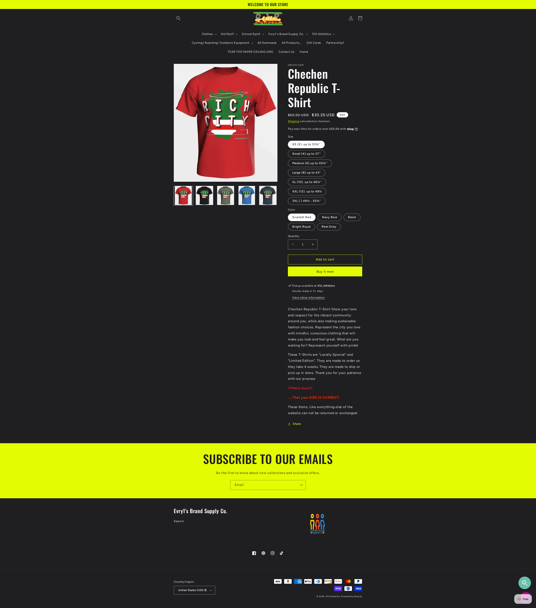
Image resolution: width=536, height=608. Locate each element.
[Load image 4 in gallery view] (246, 195)
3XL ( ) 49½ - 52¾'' (306, 201)
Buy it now (325, 271)
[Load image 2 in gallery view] (204, 195)
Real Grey (329, 226)
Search (179, 521)
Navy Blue (329, 217)
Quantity (293, 236)
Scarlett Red (301, 217)
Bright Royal (301, 226)
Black (352, 217)
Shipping (293, 121)
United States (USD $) (192, 590)
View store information (308, 297)
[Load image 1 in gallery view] (183, 195)
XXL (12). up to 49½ (307, 191)
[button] (178, 18)
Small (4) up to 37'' (306, 154)
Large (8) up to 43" (306, 172)
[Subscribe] (300, 485)
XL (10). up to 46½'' (307, 182)
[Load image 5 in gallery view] (267, 195)
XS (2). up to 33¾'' (306, 144)
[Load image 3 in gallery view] (225, 195)
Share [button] (297, 424)
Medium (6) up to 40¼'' (309, 163)
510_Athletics (333, 596)
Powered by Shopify (351, 596)
